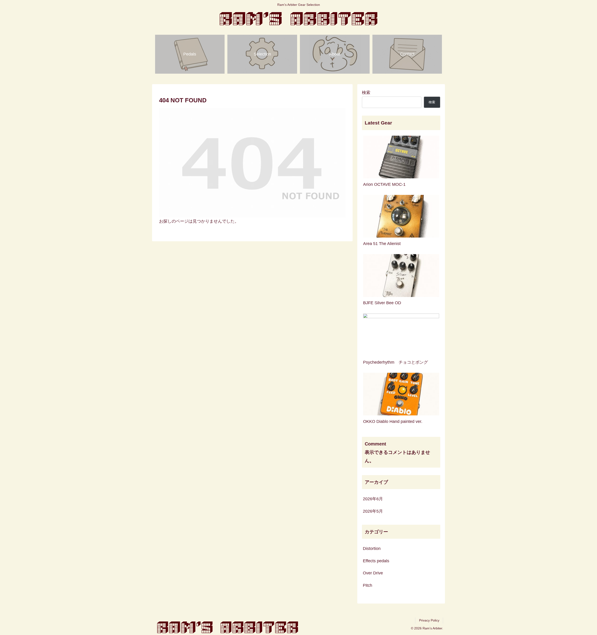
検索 (366, 92)
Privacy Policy (429, 620)
